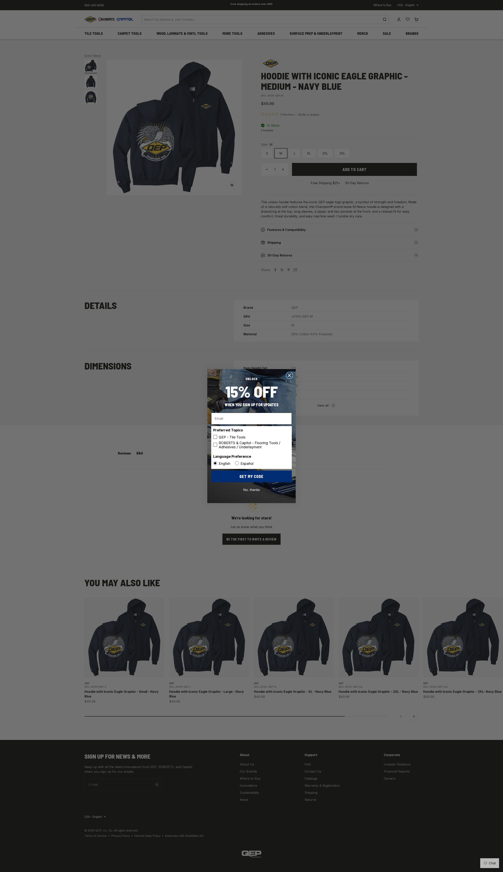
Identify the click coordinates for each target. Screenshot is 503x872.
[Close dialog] (289, 375)
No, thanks (251, 490)
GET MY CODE (251, 476)
